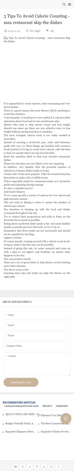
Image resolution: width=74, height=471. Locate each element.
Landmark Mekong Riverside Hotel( (21, 406)
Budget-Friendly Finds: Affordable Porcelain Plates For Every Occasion (20, 423)
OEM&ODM (62, 406)
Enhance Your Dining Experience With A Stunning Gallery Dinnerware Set (56, 415)
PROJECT (47, 406)
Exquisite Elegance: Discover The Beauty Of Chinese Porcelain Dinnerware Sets (20, 431)
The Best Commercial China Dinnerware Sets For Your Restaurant (56, 423)
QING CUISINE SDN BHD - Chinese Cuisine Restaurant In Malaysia (23, 414)
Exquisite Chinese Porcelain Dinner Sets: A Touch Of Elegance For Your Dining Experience (56, 431)
